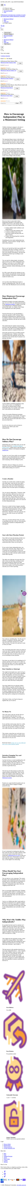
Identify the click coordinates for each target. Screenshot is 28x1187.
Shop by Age (8, 8)
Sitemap (6, 1162)
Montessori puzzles (7, 777)
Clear (17, 103)
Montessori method (10, 304)
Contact (6, 1160)
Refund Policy (7, 1145)
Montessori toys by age (14, 855)
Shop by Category (9, 9)
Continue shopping (5, 56)
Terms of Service (8, 1147)
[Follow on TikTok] (5, 1177)
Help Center (8, 23)
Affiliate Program (8, 1156)
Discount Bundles (8, 11)
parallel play (5, 450)
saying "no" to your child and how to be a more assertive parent (14, 743)
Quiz (5, 12)
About (5, 1157)
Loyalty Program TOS (9, 1148)
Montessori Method (8, 19)
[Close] (2, 29)
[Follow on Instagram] (5, 1174)
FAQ (5, 1155)
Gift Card (6, 21)
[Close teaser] (22, 591)
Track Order (7, 1159)
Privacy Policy (7, 1144)
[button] (24, 593)
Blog (5, 20)
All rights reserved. (21, 1185)
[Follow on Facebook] (5, 1172)
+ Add (20, 63)
